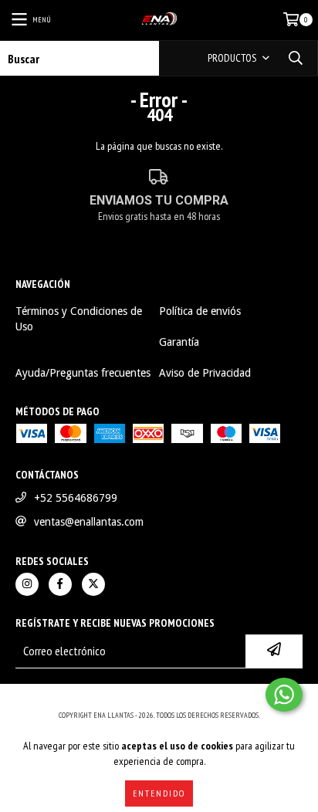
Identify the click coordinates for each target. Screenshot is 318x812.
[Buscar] (294, 58)
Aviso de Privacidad (205, 373)
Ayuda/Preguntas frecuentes (83, 373)
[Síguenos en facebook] (60, 584)
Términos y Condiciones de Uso (78, 319)
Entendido (159, 793)
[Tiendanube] (159, 700)
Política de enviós (200, 311)
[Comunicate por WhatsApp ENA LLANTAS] (284, 695)
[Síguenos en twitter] (93, 584)
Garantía (179, 342)
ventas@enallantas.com (89, 522)
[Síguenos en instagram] (27, 584)
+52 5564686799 (75, 498)
